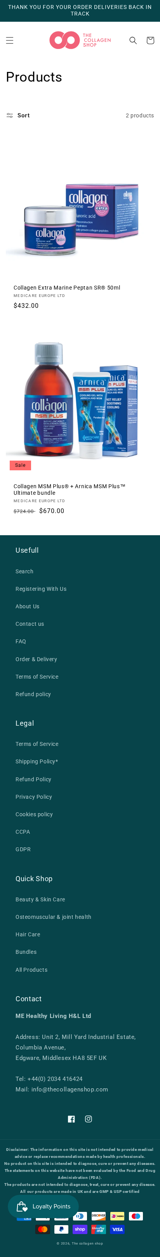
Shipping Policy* (37, 761)
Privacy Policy (34, 797)
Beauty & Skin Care (40, 899)
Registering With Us (41, 589)
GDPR (23, 849)
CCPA (23, 832)
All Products (31, 970)
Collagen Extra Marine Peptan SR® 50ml (67, 288)
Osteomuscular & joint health (54, 917)
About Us (28, 606)
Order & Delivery (36, 659)
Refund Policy (34, 779)
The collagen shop (87, 1243)
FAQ (21, 641)
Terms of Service (37, 677)
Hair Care (28, 934)
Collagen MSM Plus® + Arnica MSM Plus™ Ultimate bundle (70, 489)
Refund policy (33, 694)
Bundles (26, 952)
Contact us (30, 624)
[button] (9, 40)
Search (25, 571)
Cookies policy (34, 814)
